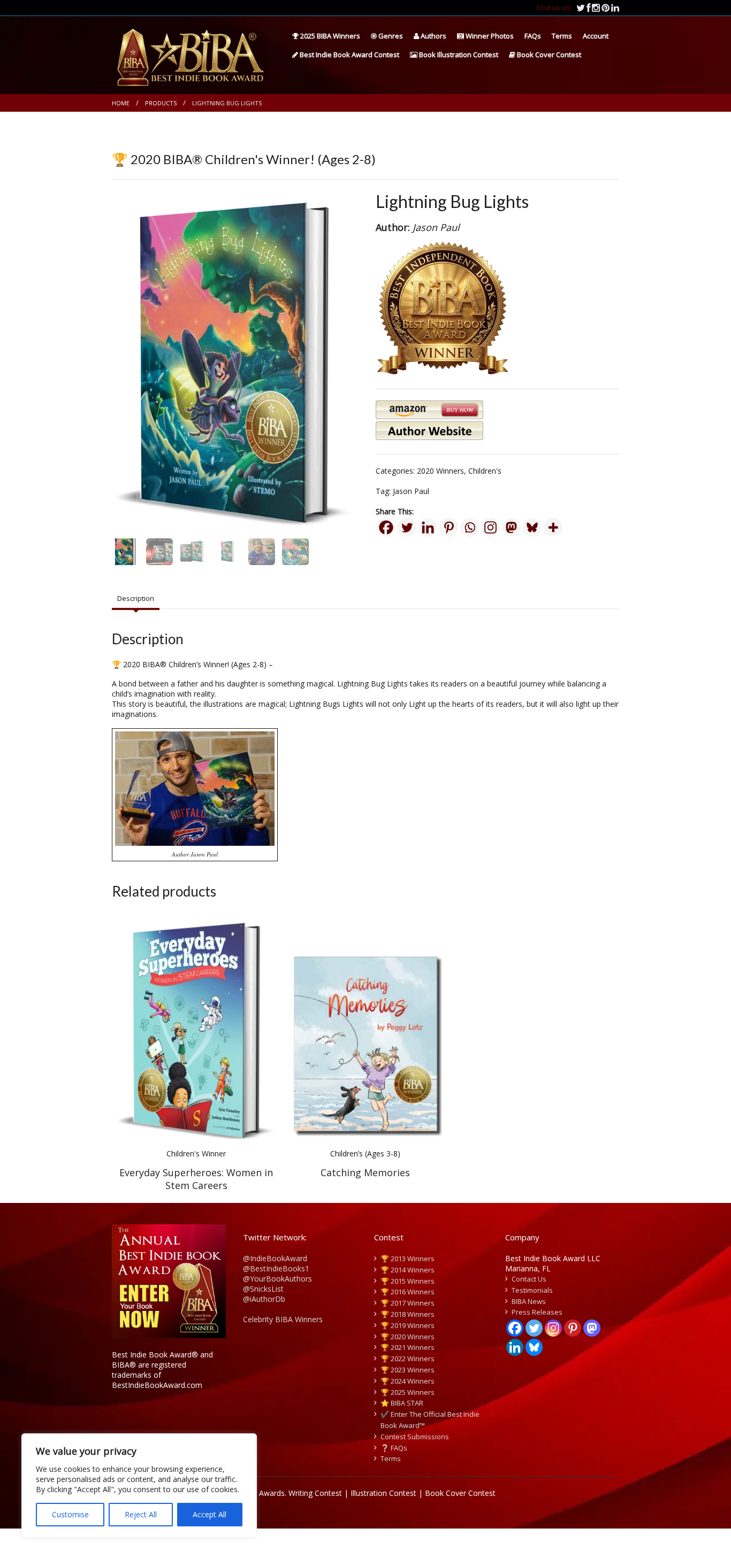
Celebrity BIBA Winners (283, 1319)
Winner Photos (489, 36)
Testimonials (532, 1290)
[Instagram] (490, 527)
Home (121, 103)
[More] (553, 527)
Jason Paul (411, 491)
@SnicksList (263, 1289)
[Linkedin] (427, 527)
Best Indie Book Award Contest (348, 54)
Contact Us (529, 1279)
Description (135, 598)
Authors (432, 36)
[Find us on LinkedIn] (615, 7)
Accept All (209, 1514)
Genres (390, 36)
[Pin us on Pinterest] (606, 7)
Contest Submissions (414, 1436)
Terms (562, 36)
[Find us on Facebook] (589, 7)
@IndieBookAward (275, 1258)
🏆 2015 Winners (407, 1281)
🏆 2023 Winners (407, 1370)
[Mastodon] (511, 527)
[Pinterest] (448, 527)
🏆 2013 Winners (407, 1258)
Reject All (141, 1514)
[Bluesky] (532, 527)
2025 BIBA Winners (329, 36)
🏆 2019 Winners (407, 1325)
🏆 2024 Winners (407, 1381)
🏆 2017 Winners (407, 1303)
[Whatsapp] (469, 527)
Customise (70, 1514)
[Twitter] (407, 527)
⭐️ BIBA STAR (401, 1403)
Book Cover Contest (548, 54)
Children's (484, 471)
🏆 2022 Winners (407, 1358)
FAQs (532, 36)
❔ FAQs (393, 1448)
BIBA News (529, 1301)
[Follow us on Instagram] (596, 7)
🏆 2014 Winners (407, 1270)
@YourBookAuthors (277, 1279)
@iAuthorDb (264, 1299)
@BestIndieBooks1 (276, 1268)
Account (595, 36)
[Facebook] (386, 527)
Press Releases (537, 1312)
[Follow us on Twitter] (581, 7)
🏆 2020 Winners (407, 1336)
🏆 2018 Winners (407, 1314)
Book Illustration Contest (457, 54)
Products (161, 103)
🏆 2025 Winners (407, 1392)
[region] (139, 1485)
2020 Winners (440, 471)
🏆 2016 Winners (407, 1291)
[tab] (135, 599)
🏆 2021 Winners (407, 1347)
